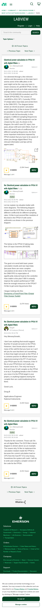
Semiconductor (28, 535)
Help (38, 26)
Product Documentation (20, 571)
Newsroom (8, 562)
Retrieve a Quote (10, 549)
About (24, 560)
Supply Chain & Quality (21, 562)
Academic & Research (10, 530)
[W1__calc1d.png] (21, 155)
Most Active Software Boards (13, 13)
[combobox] (16, 32)
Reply (34, 170)
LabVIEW (30, 13)
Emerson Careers (33, 560)
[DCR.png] (21, 233)
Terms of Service (23, 549)
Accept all (20, 599)
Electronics (17, 532)
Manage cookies (21, 604)
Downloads (6, 571)
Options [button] (34, 67)
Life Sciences (16, 535)
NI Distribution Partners (10, 546)
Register (21, 26)
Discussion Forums (26, 10)
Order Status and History (28, 546)
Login (30, 26)
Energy (25, 532)
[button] (6, 170)
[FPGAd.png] (21, 254)
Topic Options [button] (8, 39)
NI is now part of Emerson (11, 560)
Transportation (9, 538)
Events (32, 562)
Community (12, 10)
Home (4, 10)
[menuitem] (32, 4)
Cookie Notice (33, 589)
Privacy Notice (19, 589)
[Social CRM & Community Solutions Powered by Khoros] (21, 501)
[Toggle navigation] (11, 5)
